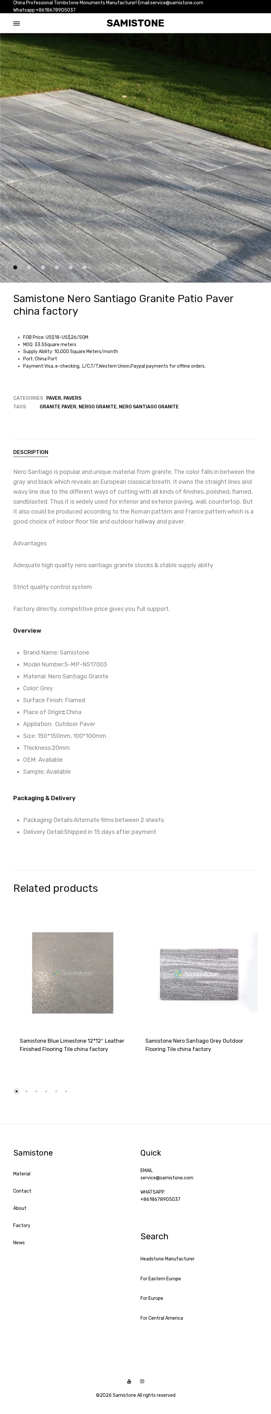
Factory (21, 1225)
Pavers (72, 398)
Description (30, 452)
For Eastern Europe (160, 1279)
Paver (53, 398)
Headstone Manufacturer (167, 1259)
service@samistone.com (166, 1178)
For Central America (161, 1318)
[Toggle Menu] (16, 23)
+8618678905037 (160, 1199)
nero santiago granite (149, 407)
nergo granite (98, 407)
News (19, 1243)
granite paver (58, 407)
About (19, 1208)
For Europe (151, 1298)
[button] (16, 1091)
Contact (22, 1191)
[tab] (135, 452)
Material (21, 1174)
